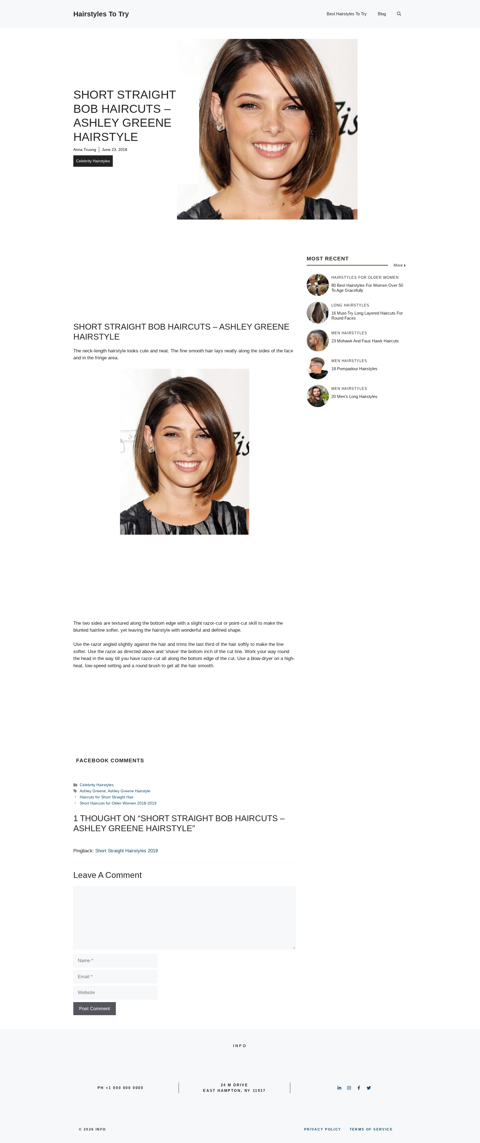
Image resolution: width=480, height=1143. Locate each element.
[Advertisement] (184, 283)
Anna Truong (84, 149)
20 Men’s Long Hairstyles (354, 396)
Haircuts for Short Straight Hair (107, 797)
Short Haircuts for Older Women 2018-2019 (118, 803)
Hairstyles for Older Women (365, 277)
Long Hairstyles (350, 305)
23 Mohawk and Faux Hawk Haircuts (365, 340)
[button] (399, 14)
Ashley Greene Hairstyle (129, 791)
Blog (382, 13)
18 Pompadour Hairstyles (354, 368)
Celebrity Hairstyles (93, 161)
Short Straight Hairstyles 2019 (126, 850)
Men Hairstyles (349, 333)
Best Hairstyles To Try (347, 13)
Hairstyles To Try (101, 14)
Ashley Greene (93, 791)
